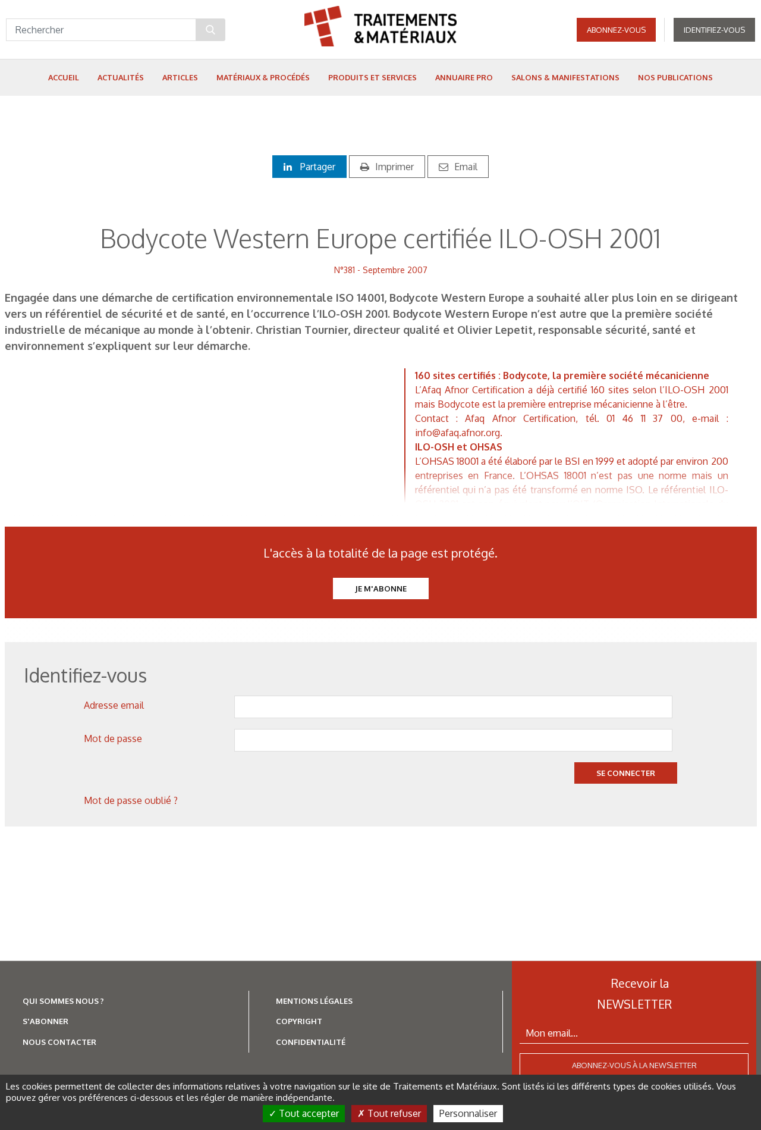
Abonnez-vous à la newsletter (634, 1065)
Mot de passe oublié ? (131, 800)
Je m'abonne (381, 588)
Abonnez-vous (616, 30)
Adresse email (114, 705)
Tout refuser (393, 1113)
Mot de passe (113, 738)
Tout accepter (307, 1113)
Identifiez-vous (714, 30)
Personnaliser (468, 1113)
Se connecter (625, 773)
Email (465, 167)
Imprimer (394, 167)
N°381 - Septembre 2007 (380, 270)
